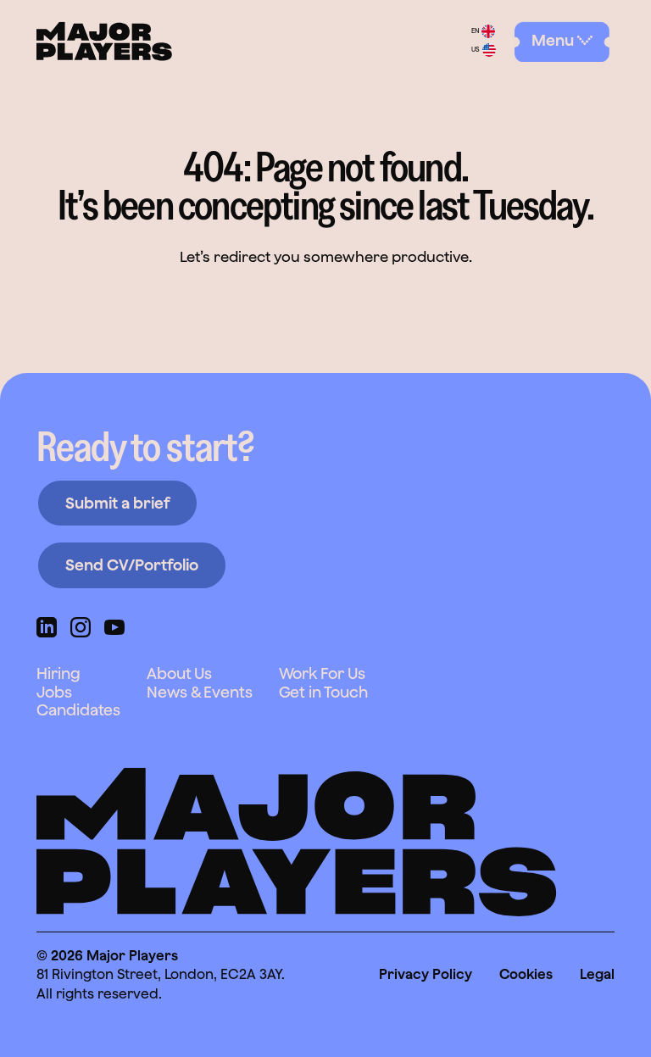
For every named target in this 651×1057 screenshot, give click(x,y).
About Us (179, 673)
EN (475, 31)
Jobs (54, 692)
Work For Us (322, 673)
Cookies (526, 974)
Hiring (58, 673)
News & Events (200, 692)
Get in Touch (323, 692)
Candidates (78, 710)
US (475, 50)
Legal (597, 974)
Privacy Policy (425, 974)
